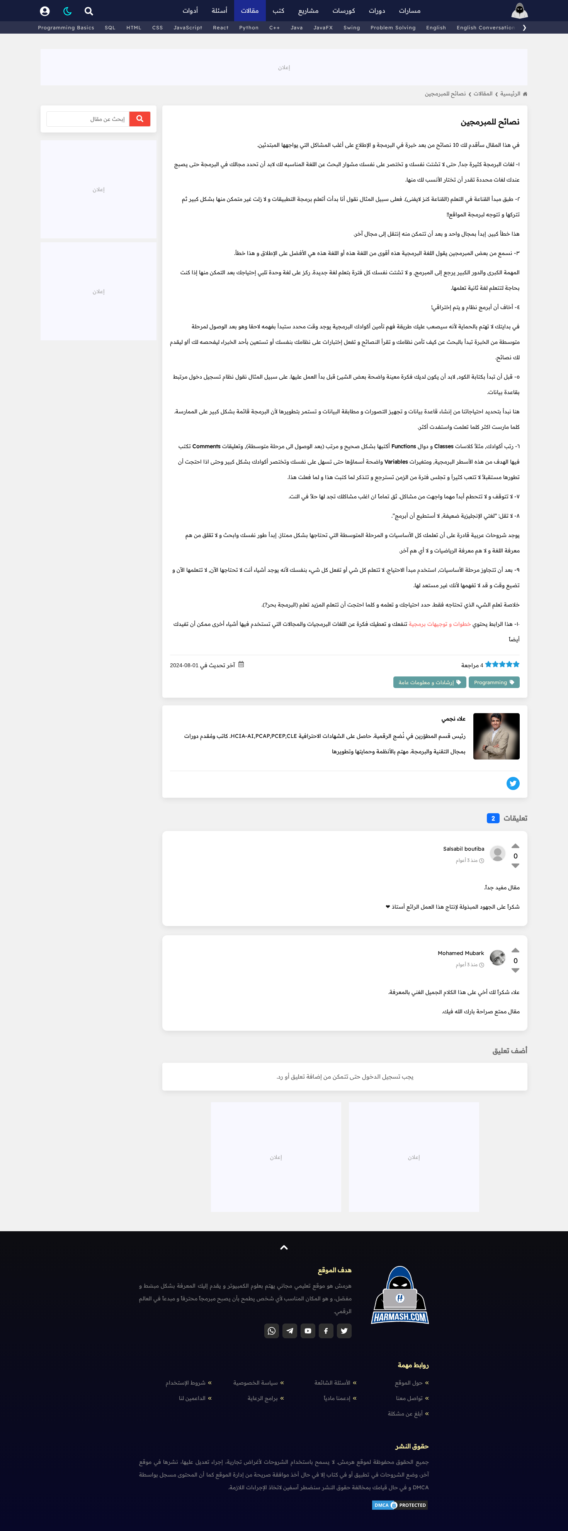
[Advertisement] (284, 66)
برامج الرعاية (263, 1398)
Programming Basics (66, 27)
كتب (278, 10)
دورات (377, 10)
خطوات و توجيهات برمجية (440, 623)
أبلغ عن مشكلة (405, 1413)
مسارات (410, 10)
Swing (352, 27)
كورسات (344, 10)
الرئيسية (510, 93)
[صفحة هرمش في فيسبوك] (326, 1331)
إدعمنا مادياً (337, 1398)
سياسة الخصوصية (255, 1382)
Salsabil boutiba (463, 848)
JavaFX (323, 27)
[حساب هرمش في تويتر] (344, 1331)
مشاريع (308, 10)
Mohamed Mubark (461, 953)
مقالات (250, 10)
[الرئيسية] (519, 10)
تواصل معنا (409, 1398)
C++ (274, 27)
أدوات (190, 10)
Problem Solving (393, 27)
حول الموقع (409, 1382)
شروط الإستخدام (186, 1382)
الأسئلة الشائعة (332, 1382)
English (436, 27)
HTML (134, 27)
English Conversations (487, 27)
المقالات (486, 93)
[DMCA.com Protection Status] (400, 1509)
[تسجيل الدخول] (45, 10)
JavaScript (187, 27)
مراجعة (472, 665)
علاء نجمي (454, 718)
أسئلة (219, 10)
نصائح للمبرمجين (448, 93)
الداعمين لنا (192, 1398)
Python (249, 27)
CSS (157, 27)
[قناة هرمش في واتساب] (271, 1331)
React (221, 27)
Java (297, 27)
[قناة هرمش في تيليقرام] (289, 1331)
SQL (110, 27)
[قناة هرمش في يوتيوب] (308, 1331)
